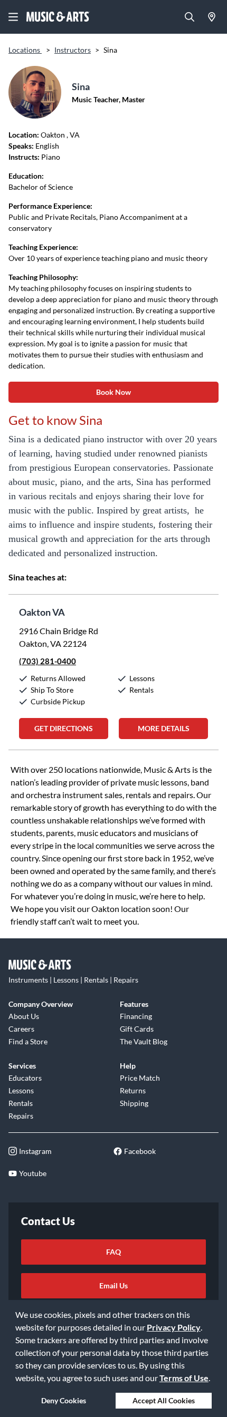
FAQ (113, 1251)
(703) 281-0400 (47, 661)
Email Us (113, 1285)
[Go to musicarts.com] (58, 17)
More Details (164, 728)
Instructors (72, 49)
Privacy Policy (174, 1327)
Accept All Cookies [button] (164, 1400)
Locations (25, 49)
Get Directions (63, 728)
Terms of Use (184, 1378)
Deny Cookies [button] (63, 1400)
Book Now (113, 391)
